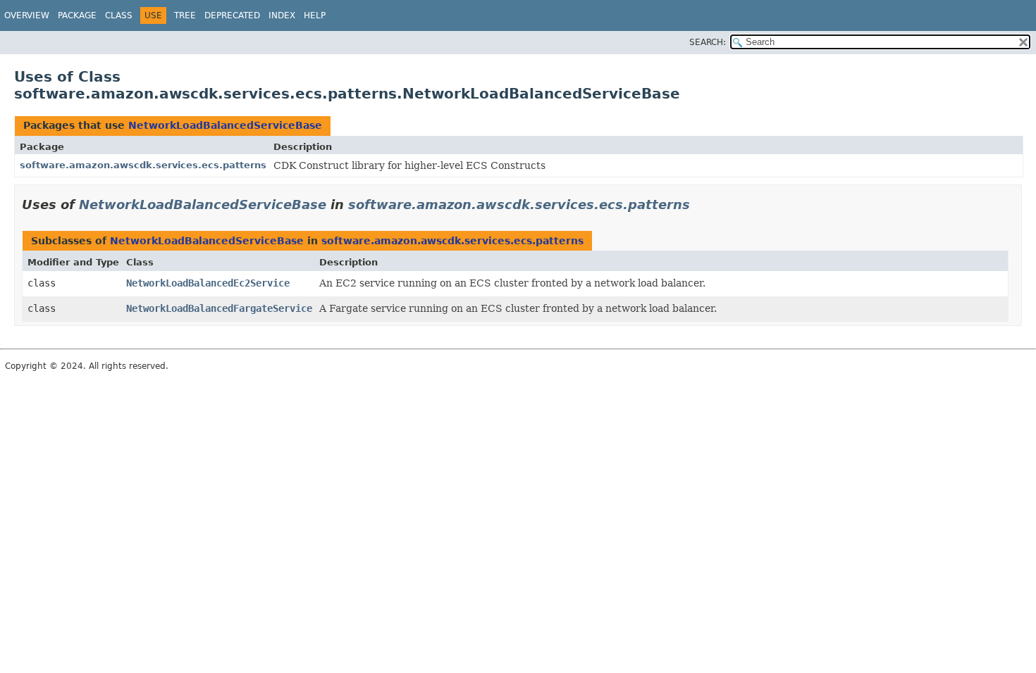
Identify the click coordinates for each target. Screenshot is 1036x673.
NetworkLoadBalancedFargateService (219, 308)
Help (315, 15)
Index (282, 15)
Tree (185, 15)
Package (77, 15)
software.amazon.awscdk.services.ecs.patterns (143, 165)
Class (118, 15)
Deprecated (232, 15)
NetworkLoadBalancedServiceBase (225, 125)
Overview (26, 15)
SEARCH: (707, 42)
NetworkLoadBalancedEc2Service (208, 283)
